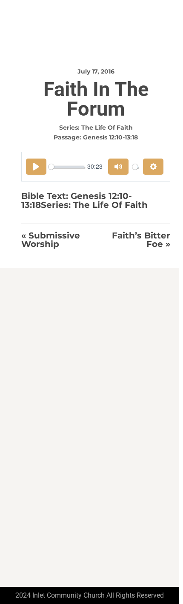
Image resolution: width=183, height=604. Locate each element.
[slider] (66, 167)
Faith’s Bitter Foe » (141, 240)
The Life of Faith (107, 127)
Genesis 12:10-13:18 (110, 137)
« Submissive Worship (50, 240)
